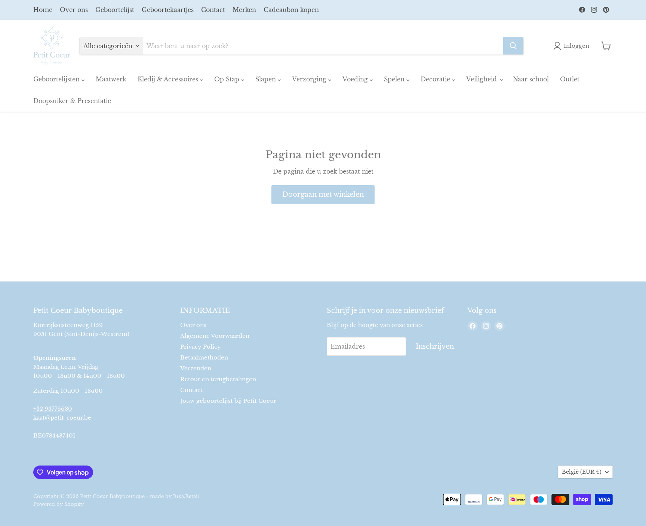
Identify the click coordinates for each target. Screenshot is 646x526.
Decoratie (436, 79)
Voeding (356, 79)
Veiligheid (482, 79)
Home (42, 9)
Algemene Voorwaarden (214, 335)
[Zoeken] (513, 46)
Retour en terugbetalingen (218, 379)
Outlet (569, 79)
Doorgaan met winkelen (323, 194)
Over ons (74, 9)
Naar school (531, 79)
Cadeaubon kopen (291, 9)
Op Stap (227, 79)
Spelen (395, 79)
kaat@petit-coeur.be (62, 417)
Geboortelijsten (57, 79)
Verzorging (310, 79)
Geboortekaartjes (168, 9)
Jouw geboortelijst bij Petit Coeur (228, 400)
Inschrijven (435, 346)
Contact (213, 9)
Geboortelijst (114, 9)
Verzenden (195, 368)
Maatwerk (111, 79)
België (582, 472)
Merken (244, 9)
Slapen (266, 79)
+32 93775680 (52, 408)
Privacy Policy (200, 346)
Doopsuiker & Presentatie (72, 101)
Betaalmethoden (204, 357)
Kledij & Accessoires (169, 79)
